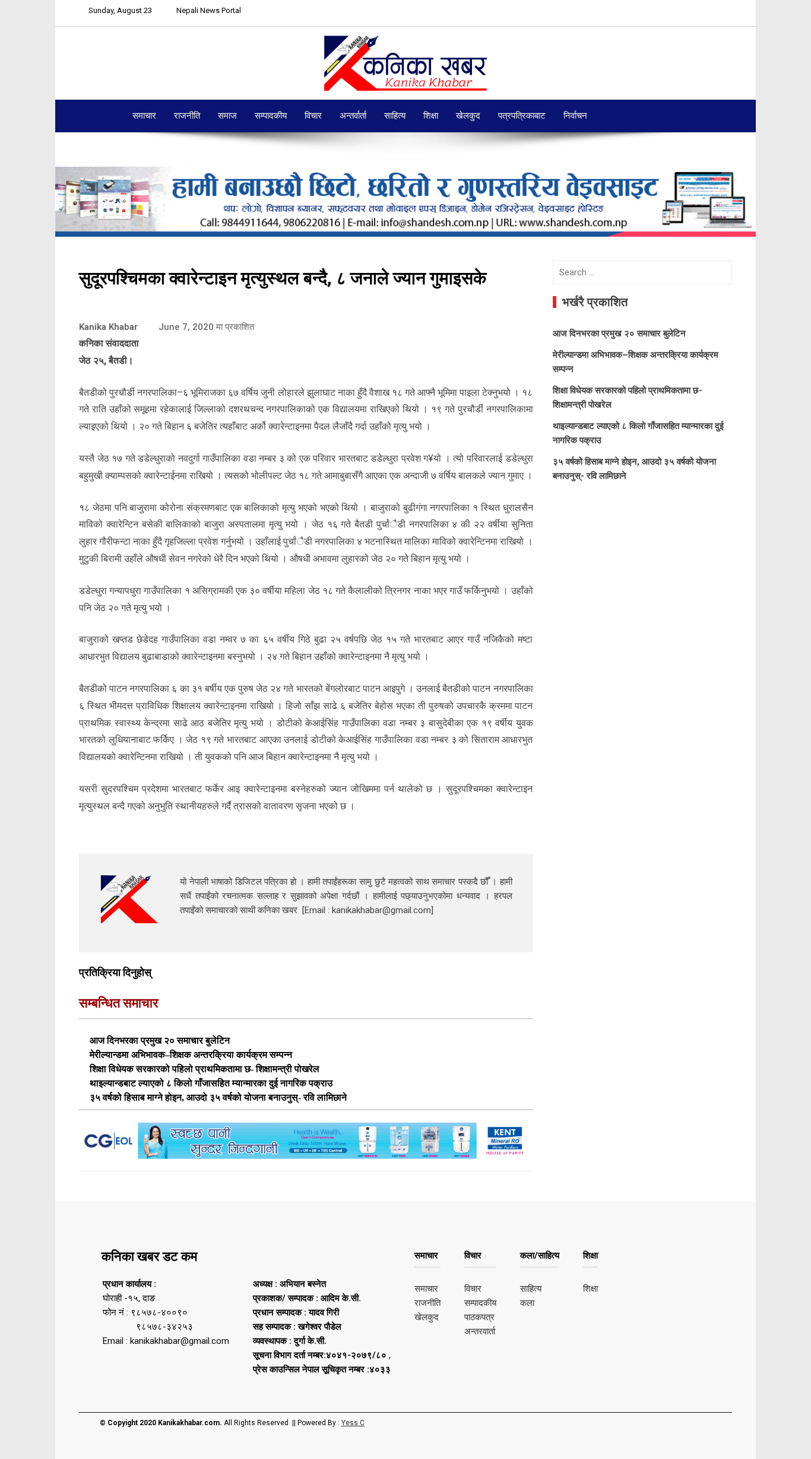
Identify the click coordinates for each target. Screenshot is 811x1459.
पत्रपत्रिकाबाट (522, 115)
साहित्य (395, 115)
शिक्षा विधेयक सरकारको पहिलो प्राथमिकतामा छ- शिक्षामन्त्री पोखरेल (204, 1069)
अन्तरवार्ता (479, 1331)
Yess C (353, 1423)
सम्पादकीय (271, 115)
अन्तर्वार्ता (353, 115)
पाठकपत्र (479, 1317)
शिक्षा (430, 115)
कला (527, 1303)
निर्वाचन (575, 115)
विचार (313, 115)
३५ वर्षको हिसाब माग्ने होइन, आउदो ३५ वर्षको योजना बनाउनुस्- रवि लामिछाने (218, 1097)
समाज (227, 115)
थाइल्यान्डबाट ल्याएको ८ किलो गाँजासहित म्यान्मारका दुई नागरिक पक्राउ (211, 1083)
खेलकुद (468, 115)
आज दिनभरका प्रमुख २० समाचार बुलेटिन (160, 1040)
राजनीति (187, 115)
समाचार (144, 115)
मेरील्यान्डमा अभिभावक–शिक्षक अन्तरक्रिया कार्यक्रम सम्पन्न (191, 1055)
